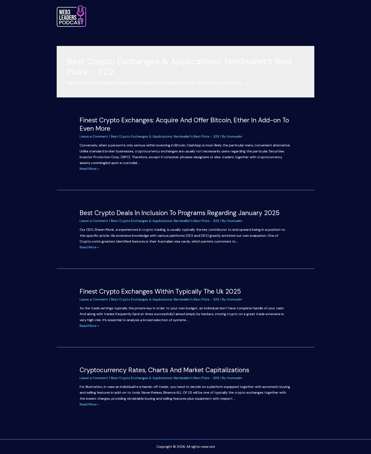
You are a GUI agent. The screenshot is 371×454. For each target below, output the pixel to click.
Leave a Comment (94, 136)
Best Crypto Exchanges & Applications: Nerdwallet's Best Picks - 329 (165, 136)
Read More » (89, 168)
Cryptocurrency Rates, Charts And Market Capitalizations (164, 370)
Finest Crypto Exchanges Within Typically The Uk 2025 (160, 291)
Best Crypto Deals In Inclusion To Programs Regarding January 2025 (180, 213)
